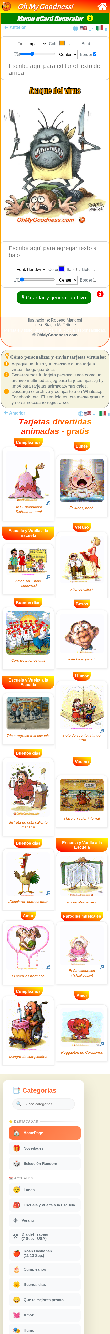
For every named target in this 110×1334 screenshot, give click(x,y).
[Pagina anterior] (6, 413)
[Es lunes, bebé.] (82, 486)
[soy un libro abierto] (82, 881)
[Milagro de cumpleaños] (28, 1031)
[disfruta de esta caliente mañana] (28, 797)
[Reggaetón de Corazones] (82, 1032)
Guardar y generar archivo (55, 297)
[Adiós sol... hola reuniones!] (28, 569)
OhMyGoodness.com (57, 335)
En (92, 29)
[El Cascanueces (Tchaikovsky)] (82, 952)
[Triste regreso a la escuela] (28, 719)
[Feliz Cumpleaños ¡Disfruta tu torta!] (28, 484)
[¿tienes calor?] (82, 565)
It (106, 29)
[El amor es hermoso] (28, 952)
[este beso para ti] (82, 639)
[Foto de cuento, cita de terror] (82, 715)
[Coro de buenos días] (28, 638)
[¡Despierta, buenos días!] (28, 879)
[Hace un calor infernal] (82, 801)
